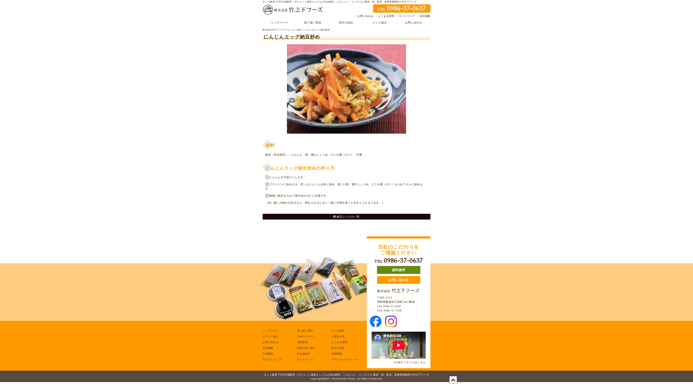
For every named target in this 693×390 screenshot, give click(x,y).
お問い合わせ (366, 16)
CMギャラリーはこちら (411, 362)
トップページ (279, 22)
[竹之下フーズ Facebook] (376, 325)
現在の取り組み (306, 348)
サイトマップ (407, 16)
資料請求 (399, 270)
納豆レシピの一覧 (348, 216)
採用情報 (337, 353)
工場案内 (268, 353)
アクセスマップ (272, 359)
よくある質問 (386, 16)
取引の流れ (346, 22)
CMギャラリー (306, 336)
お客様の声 (338, 336)
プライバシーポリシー (345, 359)
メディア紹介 (271, 336)
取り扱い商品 (312, 22)
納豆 (300, 29)
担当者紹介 (303, 353)
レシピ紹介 (380, 22)
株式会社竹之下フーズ (274, 29)
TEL (401, 8)
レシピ (291, 29)
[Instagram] (391, 325)
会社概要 (425, 16)
